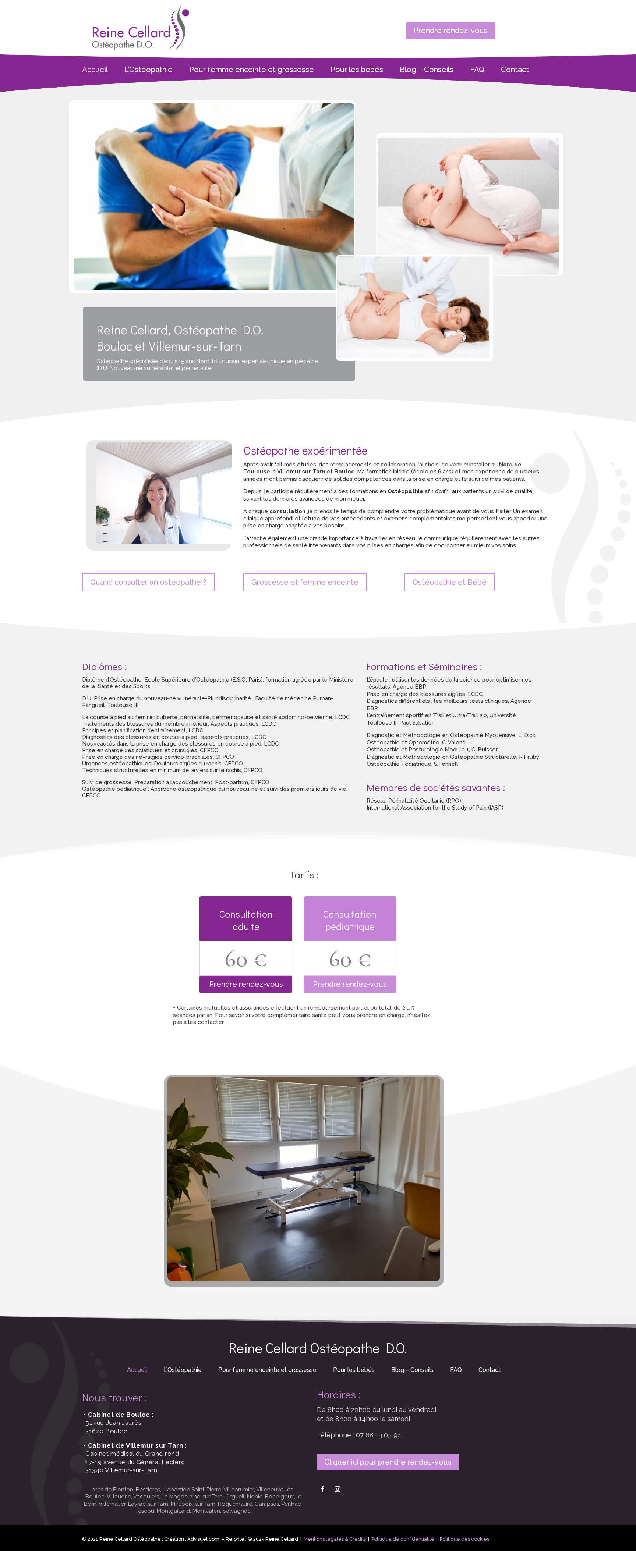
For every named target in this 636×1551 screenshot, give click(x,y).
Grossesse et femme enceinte (304, 582)
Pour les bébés (357, 70)
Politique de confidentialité (402, 1539)
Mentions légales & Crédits (335, 1539)
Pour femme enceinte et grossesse (251, 70)
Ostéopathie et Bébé (450, 582)
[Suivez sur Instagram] (337, 1489)
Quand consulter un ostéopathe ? (148, 582)
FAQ (477, 70)
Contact (515, 70)
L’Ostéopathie (148, 70)
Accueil (95, 70)
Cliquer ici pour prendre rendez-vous (388, 1462)
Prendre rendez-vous (451, 30)
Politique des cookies (464, 1539)
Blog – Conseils (426, 70)
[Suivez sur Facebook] (323, 1489)
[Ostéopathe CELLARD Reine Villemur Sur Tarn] (304, 1279)
